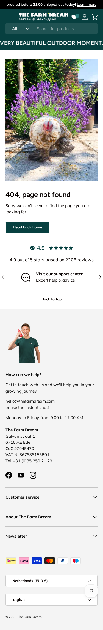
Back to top (51, 299)
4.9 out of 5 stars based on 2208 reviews (52, 259)
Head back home (27, 227)
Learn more (86, 4)
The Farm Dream (29, 617)
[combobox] (51, 28)
